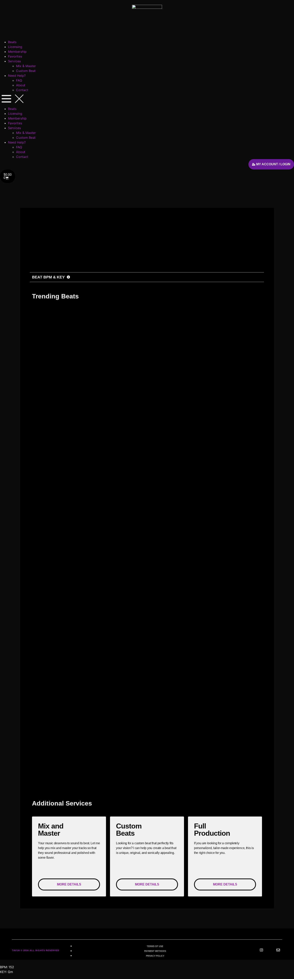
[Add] (94, 255)
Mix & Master (26, 66)
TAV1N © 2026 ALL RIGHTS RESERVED (35, 950)
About (20, 85)
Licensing (15, 47)
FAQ (19, 80)
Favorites (15, 56)
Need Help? (17, 76)
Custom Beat (26, 71)
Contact (22, 90)
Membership (17, 52)
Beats (12, 42)
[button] (147, 99)
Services (14, 61)
